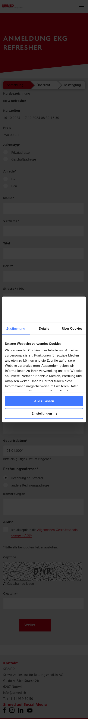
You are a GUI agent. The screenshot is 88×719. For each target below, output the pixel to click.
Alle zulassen (44, 401)
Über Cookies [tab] (72, 328)
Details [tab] (44, 328)
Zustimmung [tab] (15, 328)
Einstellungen (41, 413)
